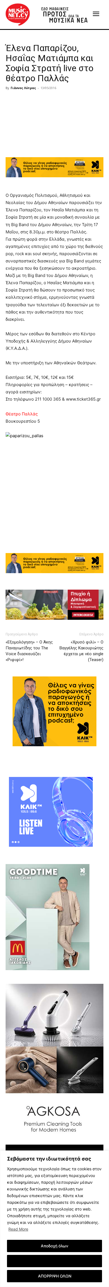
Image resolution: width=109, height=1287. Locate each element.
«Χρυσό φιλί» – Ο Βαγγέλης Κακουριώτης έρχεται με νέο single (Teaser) (81, 651)
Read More (18, 1229)
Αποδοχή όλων (54, 1245)
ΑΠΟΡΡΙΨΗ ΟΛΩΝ (54, 1276)
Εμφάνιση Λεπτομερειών (54, 1261)
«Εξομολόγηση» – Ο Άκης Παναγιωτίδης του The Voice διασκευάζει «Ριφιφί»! (29, 651)
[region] (54, 1218)
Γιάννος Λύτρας (23, 88)
